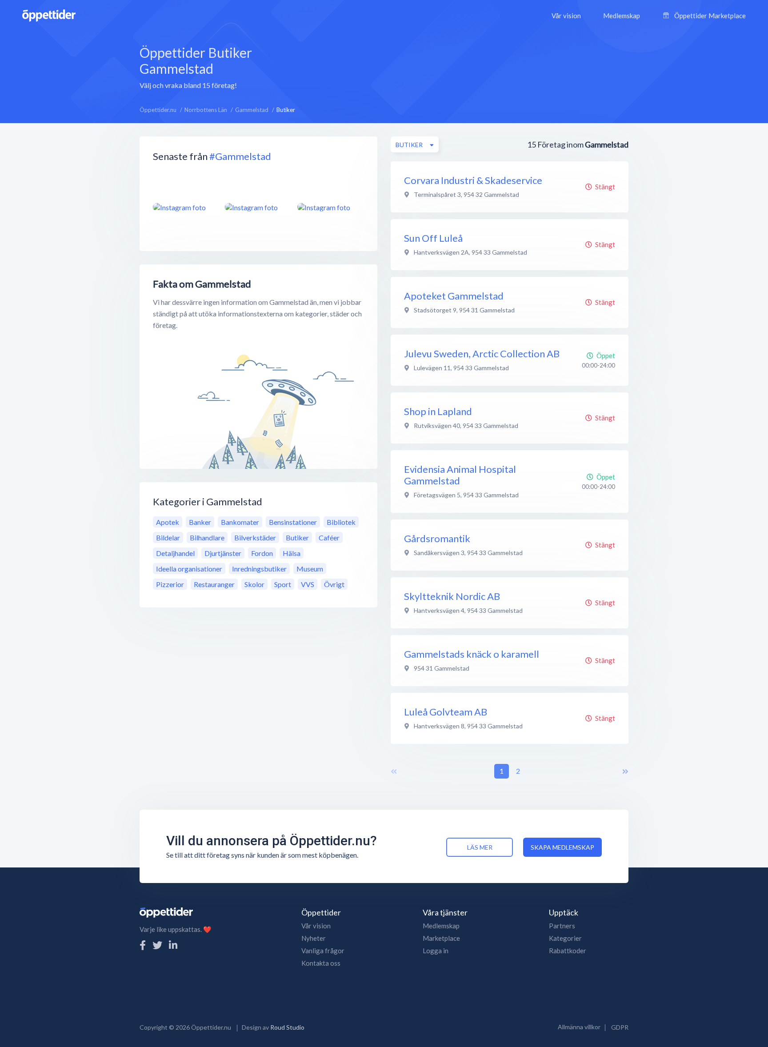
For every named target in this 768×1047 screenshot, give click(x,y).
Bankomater (240, 522)
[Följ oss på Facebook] (143, 945)
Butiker (297, 537)
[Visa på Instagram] (183, 207)
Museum (309, 568)
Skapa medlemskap (562, 847)
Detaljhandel (175, 553)
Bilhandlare (207, 537)
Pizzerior (170, 584)
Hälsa (291, 553)
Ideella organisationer (189, 568)
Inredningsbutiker (259, 568)
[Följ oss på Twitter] (157, 945)
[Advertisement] (455, 66)
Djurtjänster (222, 553)
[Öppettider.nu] (49, 14)
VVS (307, 584)
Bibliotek (341, 522)
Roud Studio (287, 1027)
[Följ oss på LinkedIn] (173, 945)
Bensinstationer (293, 522)
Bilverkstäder (255, 537)
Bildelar (168, 537)
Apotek (167, 522)
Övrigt (334, 584)
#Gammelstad (240, 156)
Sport (282, 584)
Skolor (254, 584)
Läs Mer (479, 847)
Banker (200, 522)
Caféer (329, 537)
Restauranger (214, 584)
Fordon (262, 553)
